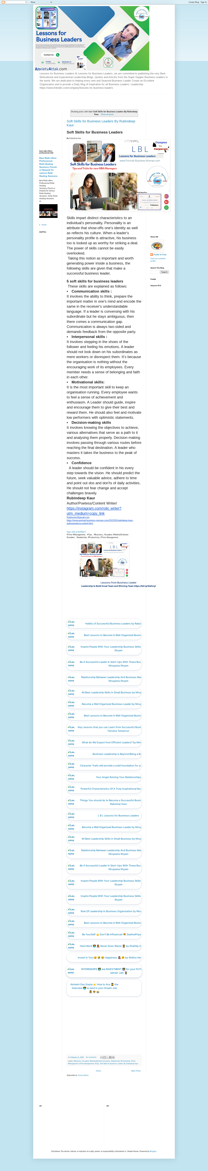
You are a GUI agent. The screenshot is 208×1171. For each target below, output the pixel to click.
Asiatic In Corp (159, 255)
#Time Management (86, 1063)
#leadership (115, 1061)
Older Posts (136, 1071)
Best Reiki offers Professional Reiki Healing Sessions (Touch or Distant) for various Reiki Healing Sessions (48, 167)
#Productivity (125, 1061)
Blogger (153, 1151)
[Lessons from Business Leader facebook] (113, 612)
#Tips (97, 1063)
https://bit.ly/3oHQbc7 (76, 532)
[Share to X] (107, 1057)
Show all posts (107, 114)
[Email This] (101, 1057)
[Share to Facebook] (110, 1057)
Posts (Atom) (83, 1075)
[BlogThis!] (104, 1057)
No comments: (91, 1057)
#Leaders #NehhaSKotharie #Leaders (96, 1061)
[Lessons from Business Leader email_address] (121, 612)
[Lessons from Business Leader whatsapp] (118, 612)
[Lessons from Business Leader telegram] (123, 612)
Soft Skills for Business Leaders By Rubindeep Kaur (119, 1063)
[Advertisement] (75, 98)
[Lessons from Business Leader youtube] (116, 612)
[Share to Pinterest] (113, 1057)
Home (98, 1071)
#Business (77, 1061)
